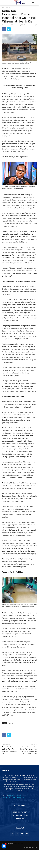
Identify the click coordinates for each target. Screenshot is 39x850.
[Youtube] (27, 834)
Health (8, 10)
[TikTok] (17, 834)
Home (4, 7)
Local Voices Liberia (9, 25)
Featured (10, 723)
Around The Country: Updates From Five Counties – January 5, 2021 (9, 750)
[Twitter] (9, 29)
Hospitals (14, 10)
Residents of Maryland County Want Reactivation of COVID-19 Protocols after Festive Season (28, 750)
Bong (8, 7)
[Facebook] (4, 29)
